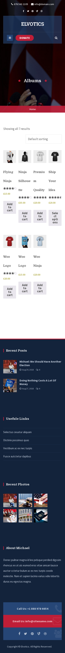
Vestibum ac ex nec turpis (17, 448)
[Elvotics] (32, 24)
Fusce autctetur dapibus (17, 456)
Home (32, 109)
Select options (55, 217)
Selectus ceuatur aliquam (17, 432)
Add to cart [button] (10, 207)
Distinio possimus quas (16, 440)
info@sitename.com (38, 621)
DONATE (25, 38)
